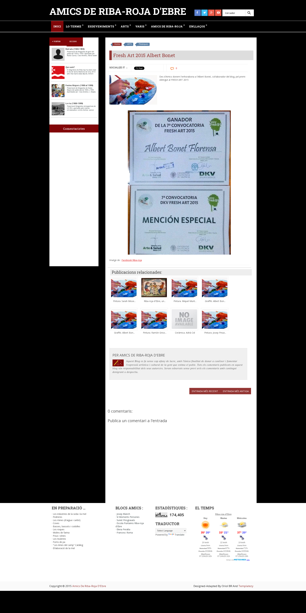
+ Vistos (56, 41)
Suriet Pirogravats (126, 520)
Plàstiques (143, 44)
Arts (126, 25)
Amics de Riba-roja (168, 25)
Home (117, 44)
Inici (57, 26)
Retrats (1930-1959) (75, 49)
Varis (140, 25)
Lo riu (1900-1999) (74, 103)
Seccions (73, 41)
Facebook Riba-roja (132, 260)
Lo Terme (74, 25)
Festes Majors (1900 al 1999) (79, 85)
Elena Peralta (123, 529)
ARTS (129, 44)
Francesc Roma (125, 532)
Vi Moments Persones (128, 516)
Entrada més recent (205, 391)
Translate (179, 534)
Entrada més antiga (236, 391)
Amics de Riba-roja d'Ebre (117, 11)
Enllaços (198, 25)
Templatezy (245, 586)
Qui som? (70, 67)
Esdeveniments (102, 25)
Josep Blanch (123, 513)
